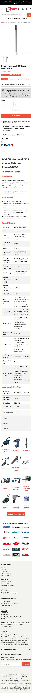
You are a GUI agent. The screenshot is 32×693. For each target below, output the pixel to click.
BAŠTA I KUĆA (24, 675)
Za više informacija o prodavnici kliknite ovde (13, 134)
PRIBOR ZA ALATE (8, 677)
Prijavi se (26, 664)
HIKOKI (18, 622)
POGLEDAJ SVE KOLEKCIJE (16, 514)
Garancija (5, 428)
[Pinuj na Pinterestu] (12, 145)
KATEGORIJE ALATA (14, 675)
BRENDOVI (24, 677)
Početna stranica (5, 601)
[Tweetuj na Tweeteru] (5, 145)
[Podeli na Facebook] (2, 145)
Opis (4, 152)
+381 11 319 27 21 (6, 575)
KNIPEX (3, 626)
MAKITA (7, 622)
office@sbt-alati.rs (6, 573)
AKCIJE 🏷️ (4, 675)
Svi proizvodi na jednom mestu (9, 603)
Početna (3, 22)
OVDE (27, 96)
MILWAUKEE (8, 626)
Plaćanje (5, 418)
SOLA (9, 624)
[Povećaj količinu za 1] (16, 104)
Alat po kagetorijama (6, 605)
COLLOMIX (15, 624)
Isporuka (5, 423)
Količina (3, 100)
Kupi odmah (16, 116)
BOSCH (9, 71)
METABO (12, 622)
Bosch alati (5, 138)
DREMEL (22, 622)
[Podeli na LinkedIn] (8, 145)
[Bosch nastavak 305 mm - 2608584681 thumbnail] (3, 59)
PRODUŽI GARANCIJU (16, 678)
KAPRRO (20, 624)
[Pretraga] (29, 15)
